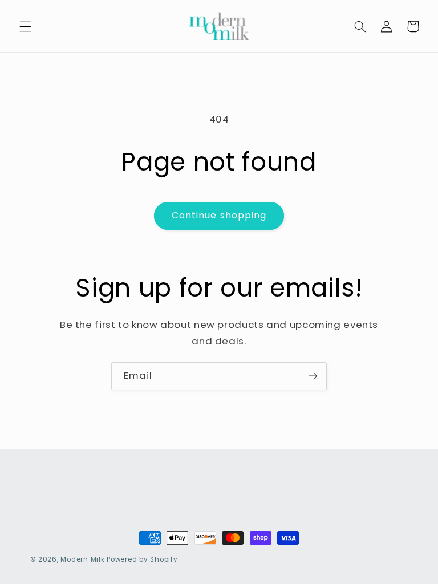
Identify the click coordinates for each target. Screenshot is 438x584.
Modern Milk (82, 559)
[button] (25, 26)
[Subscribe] (313, 376)
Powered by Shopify (142, 559)
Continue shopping (219, 215)
